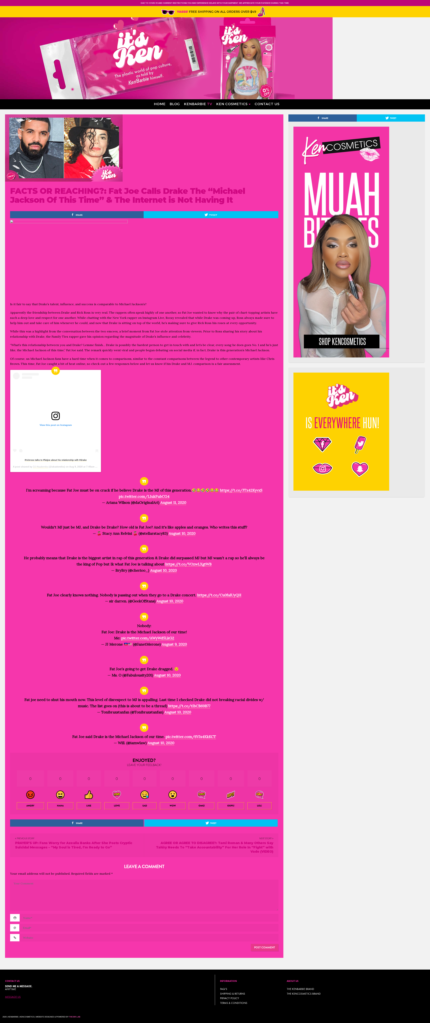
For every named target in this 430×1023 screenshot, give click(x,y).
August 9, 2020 (174, 644)
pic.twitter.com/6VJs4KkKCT (191, 736)
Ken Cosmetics (232, 104)
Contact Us (267, 104)
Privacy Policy (229, 998)
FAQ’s (223, 989)
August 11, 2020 (173, 502)
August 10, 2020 (182, 533)
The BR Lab (74, 1017)
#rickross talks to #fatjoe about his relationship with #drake (56, 460)
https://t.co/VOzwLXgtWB (188, 564)
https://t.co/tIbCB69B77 (189, 706)
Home (160, 104)
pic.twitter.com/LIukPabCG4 (144, 496)
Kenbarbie (198, 104)
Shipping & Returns (232, 993)
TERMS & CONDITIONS (233, 1003)
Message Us (13, 997)
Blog (175, 104)
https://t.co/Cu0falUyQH (219, 595)
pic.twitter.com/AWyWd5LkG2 (147, 638)
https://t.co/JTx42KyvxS (241, 490)
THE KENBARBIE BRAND (300, 989)
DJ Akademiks (40, 466)
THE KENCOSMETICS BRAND (304, 993)
